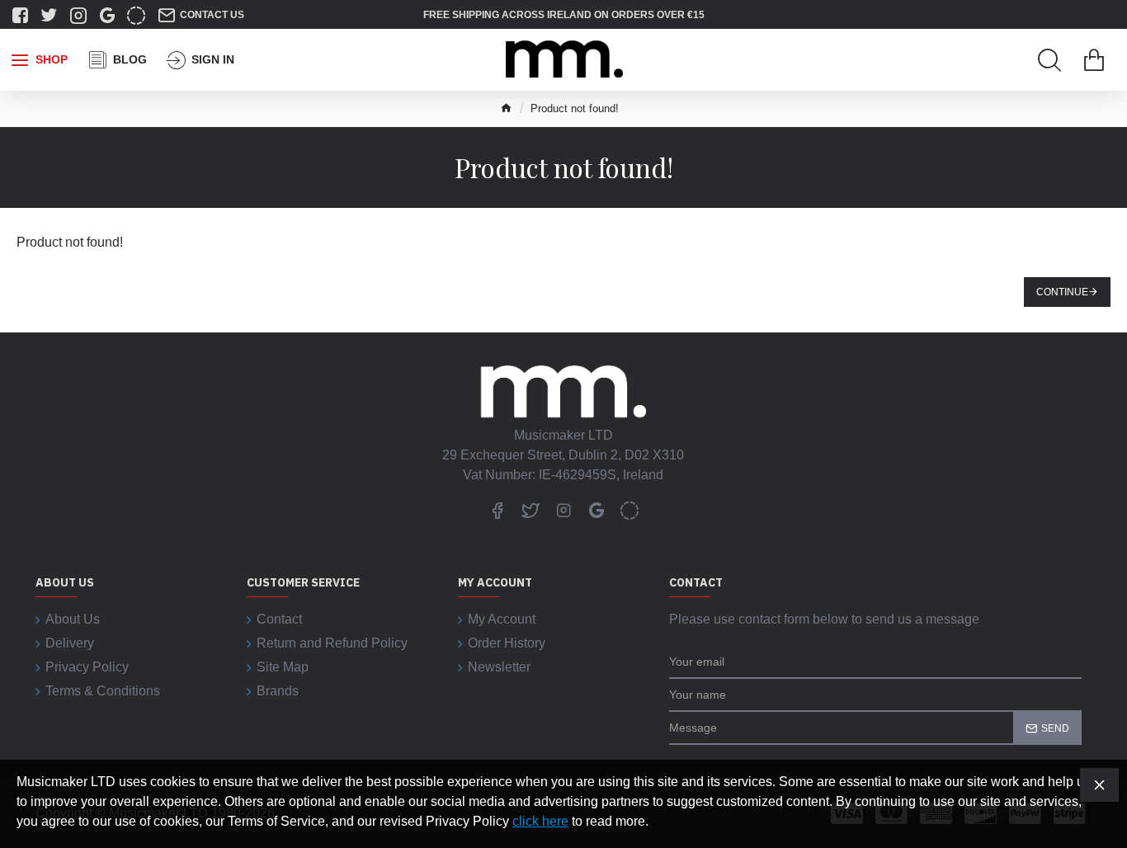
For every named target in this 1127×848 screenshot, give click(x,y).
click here (540, 821)
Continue (1062, 292)
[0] (1094, 60)
